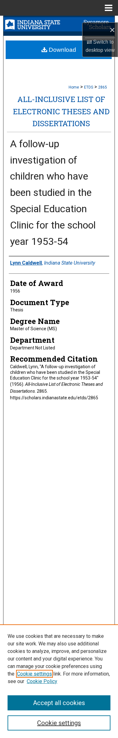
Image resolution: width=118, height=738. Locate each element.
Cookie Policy (42, 681)
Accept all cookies (59, 703)
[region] (59, 681)
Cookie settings (34, 674)
